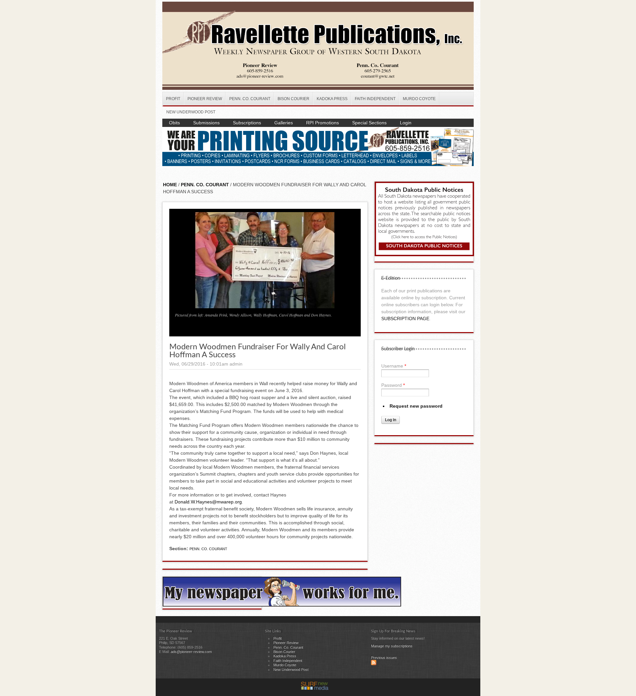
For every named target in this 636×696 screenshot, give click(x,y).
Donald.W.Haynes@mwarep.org (208, 501)
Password (393, 385)
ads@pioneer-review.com (191, 652)
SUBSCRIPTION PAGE (405, 318)
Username (393, 366)
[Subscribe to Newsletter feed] (373, 664)
